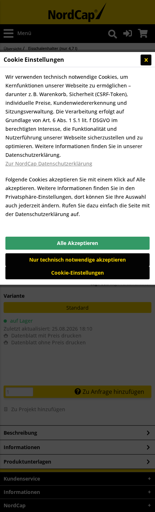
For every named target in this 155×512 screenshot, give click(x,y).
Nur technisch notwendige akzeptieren (77, 259)
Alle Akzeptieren (77, 243)
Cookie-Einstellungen (77, 272)
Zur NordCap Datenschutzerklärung (48, 163)
